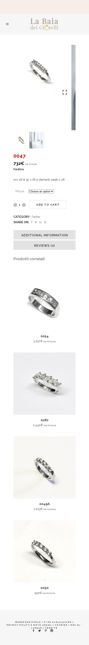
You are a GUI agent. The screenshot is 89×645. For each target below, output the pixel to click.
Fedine (36, 216)
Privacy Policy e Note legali (29, 625)
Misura (20, 191)
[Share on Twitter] (36, 222)
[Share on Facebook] (31, 222)
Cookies (61, 625)
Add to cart (48, 204)
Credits (51, 628)
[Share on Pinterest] (45, 222)
